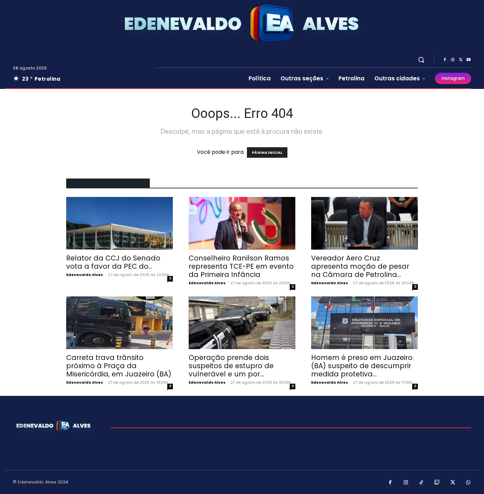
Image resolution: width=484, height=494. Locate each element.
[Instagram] (453, 60)
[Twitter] (461, 60)
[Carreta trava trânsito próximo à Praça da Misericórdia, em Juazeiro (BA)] (119, 322)
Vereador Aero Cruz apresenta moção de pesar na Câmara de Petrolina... (360, 266)
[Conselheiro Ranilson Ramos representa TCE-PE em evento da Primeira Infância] (242, 223)
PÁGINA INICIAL (267, 152)
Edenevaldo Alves (84, 274)
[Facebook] (445, 60)
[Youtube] (468, 60)
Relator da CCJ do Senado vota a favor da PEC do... (113, 262)
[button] (421, 60)
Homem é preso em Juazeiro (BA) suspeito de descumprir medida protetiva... (362, 366)
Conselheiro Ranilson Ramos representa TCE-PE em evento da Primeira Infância (241, 266)
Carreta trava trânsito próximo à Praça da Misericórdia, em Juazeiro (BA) (118, 366)
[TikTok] (421, 483)
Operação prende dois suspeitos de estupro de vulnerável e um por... (231, 366)
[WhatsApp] (468, 483)
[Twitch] (437, 483)
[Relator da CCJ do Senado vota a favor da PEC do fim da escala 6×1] (119, 223)
